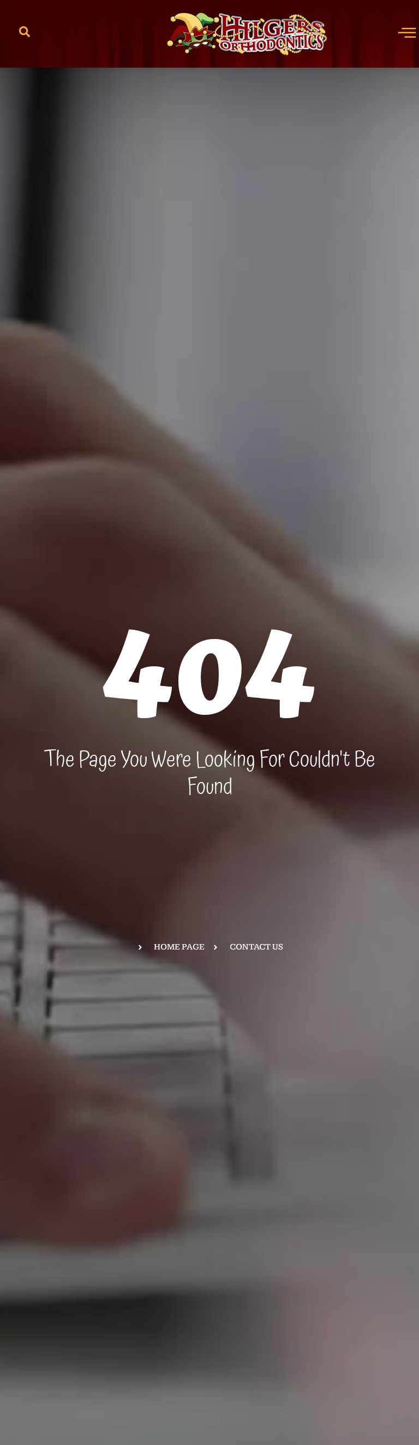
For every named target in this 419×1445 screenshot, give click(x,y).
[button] (24, 34)
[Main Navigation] (407, 32)
